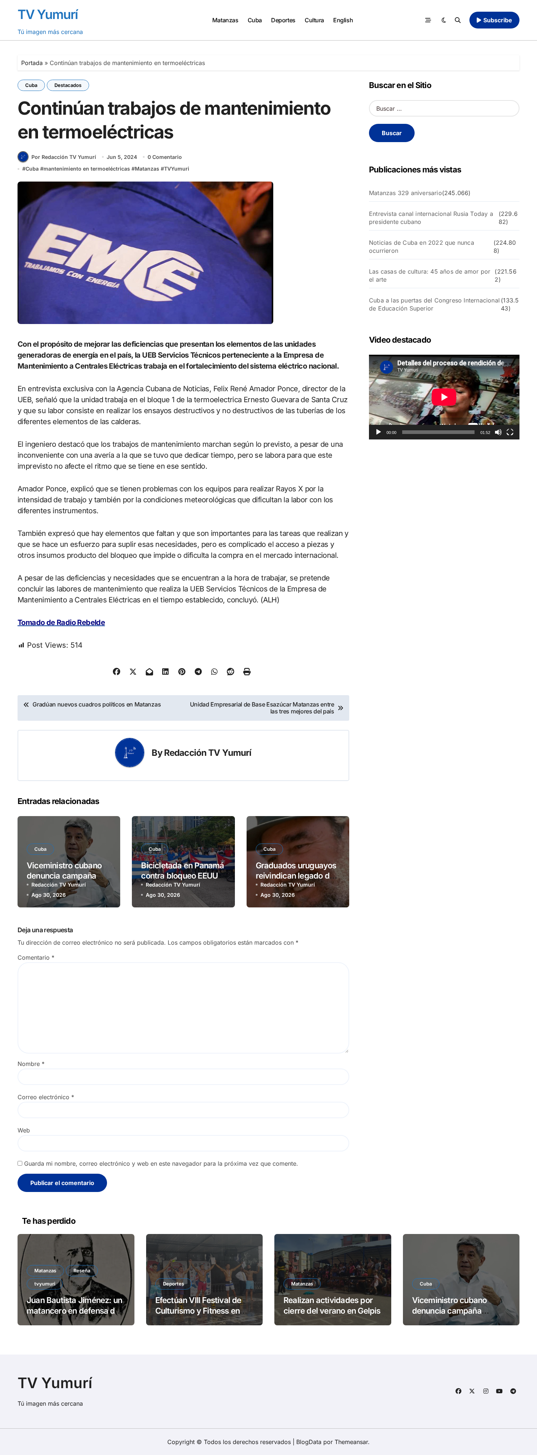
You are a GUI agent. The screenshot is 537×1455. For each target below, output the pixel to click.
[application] (444, 397)
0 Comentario (165, 157)
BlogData (308, 1442)
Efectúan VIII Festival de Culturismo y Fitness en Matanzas (198, 1310)
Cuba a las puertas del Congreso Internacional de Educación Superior (434, 304)
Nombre (31, 1063)
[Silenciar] (498, 432)
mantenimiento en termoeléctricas (86, 168)
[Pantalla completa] (510, 432)
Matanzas (225, 20)
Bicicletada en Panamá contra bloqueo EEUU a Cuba (182, 876)
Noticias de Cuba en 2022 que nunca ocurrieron (421, 246)
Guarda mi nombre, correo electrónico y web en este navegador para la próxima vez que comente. (161, 1163)
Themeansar (351, 1442)
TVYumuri (176, 168)
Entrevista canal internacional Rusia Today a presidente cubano (431, 217)
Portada (32, 62)
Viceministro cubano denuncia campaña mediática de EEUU (64, 876)
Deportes (283, 20)
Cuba (255, 20)
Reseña (81, 1270)
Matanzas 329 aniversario (405, 193)
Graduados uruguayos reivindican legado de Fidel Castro (296, 876)
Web (24, 1130)
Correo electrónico (46, 1097)
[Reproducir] (378, 432)
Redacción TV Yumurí (208, 752)
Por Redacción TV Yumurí (63, 157)
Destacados (67, 85)
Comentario (36, 957)
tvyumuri (44, 1284)
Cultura (314, 20)
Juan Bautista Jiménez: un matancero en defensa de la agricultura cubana (74, 1310)
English (343, 20)
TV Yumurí (48, 14)
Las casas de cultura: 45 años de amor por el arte (429, 275)
